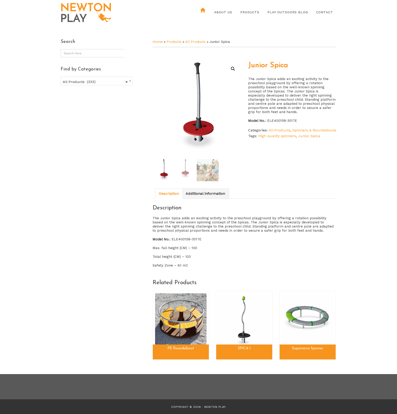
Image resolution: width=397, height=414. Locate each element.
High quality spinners (277, 136)
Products (174, 42)
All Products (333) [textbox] (95, 82)
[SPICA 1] (244, 319)
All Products (195, 42)
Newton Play (100, 12)
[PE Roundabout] (181, 319)
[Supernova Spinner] (307, 319)
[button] (233, 69)
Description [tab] (169, 193)
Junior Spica (309, 136)
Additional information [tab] (205, 193)
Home (158, 42)
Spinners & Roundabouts (314, 130)
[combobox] (97, 81)
